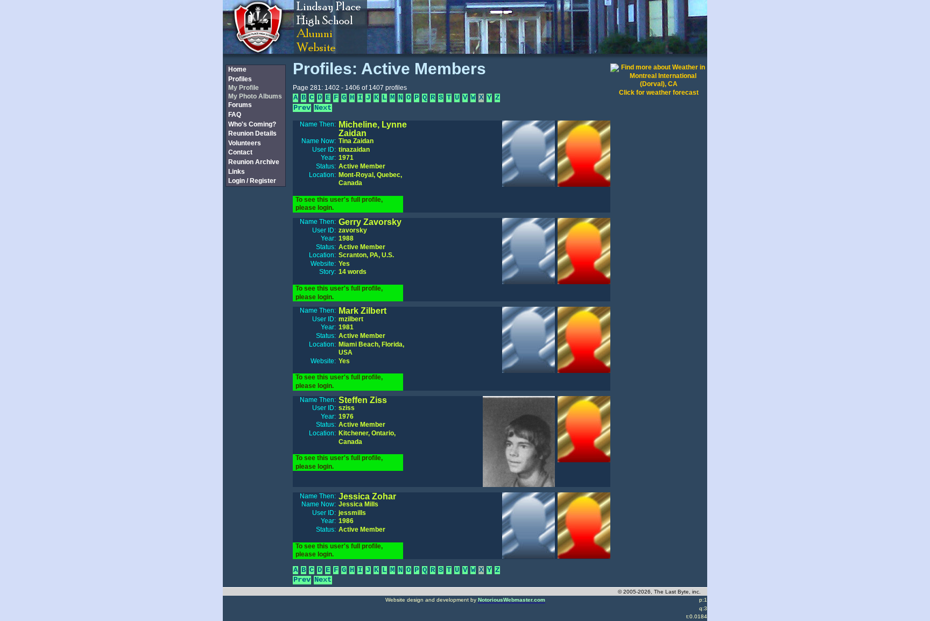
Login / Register (252, 181)
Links (236, 171)
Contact (240, 152)
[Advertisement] (255, 367)
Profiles (240, 79)
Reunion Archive (253, 162)
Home (237, 69)
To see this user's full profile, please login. (339, 204)
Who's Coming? (252, 124)
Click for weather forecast (659, 92)
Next (323, 108)
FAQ (234, 114)
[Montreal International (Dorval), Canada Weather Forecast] (658, 84)
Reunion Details (252, 133)
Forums (240, 105)
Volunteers (244, 143)
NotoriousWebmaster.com (511, 600)
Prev (302, 108)
